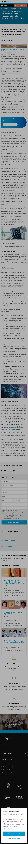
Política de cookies (7, 828)
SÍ (19, 833)
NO (8, 833)
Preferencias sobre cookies (14, 838)
